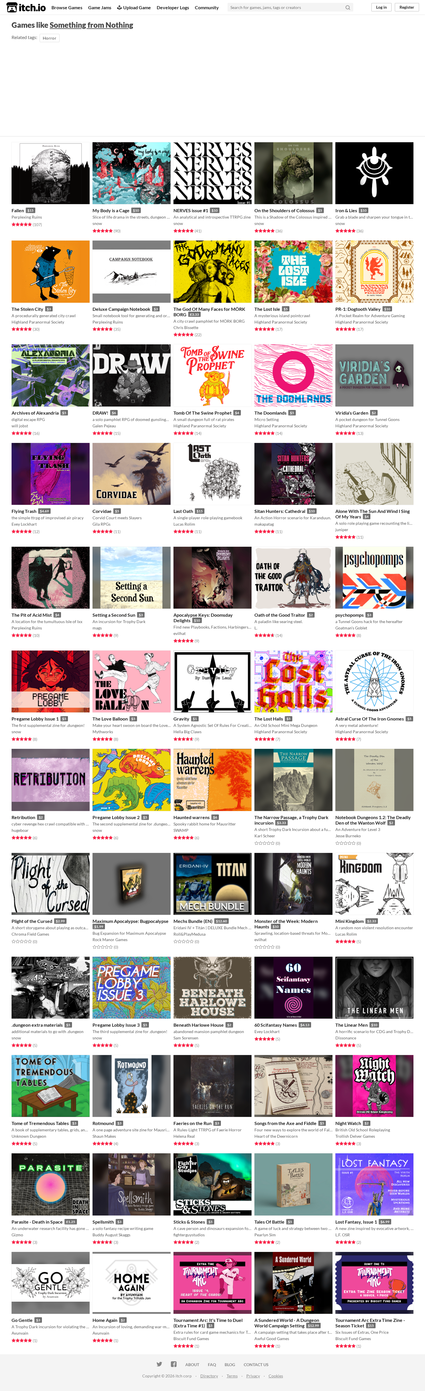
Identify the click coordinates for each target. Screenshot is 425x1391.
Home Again (105, 1320)
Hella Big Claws (187, 731)
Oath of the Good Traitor (279, 615)
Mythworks (103, 731)
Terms (232, 1375)
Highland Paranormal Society (38, 321)
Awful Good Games (271, 1338)
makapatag (264, 524)
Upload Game (137, 7)
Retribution (23, 817)
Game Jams (99, 7)
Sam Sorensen (185, 1037)
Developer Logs (173, 7)
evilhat (179, 633)
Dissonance (345, 1037)
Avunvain (20, 1333)
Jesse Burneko (348, 835)
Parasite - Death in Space (37, 1221)
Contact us (256, 1364)
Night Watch (348, 1123)
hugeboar (20, 830)
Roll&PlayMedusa (189, 934)
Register (407, 7)
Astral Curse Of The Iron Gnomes (369, 718)
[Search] (347, 7)
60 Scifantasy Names (275, 1025)
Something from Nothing (91, 24)
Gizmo (17, 1234)
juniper (341, 529)
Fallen (18, 210)
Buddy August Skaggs (111, 1234)
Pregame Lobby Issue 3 (116, 1025)
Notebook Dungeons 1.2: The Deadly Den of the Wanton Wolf (373, 819)
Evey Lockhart (24, 524)
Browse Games (66, 7)
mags (97, 627)
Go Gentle (22, 1320)
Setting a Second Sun (114, 615)
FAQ (212, 1364)
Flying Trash (24, 511)
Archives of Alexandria (35, 412)
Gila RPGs (101, 524)
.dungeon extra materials (37, 1025)
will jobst (20, 425)
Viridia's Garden (351, 412)
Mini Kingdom (349, 921)
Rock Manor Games (110, 939)
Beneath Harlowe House (198, 1025)
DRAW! (100, 412)
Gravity (181, 718)
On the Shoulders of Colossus (284, 210)
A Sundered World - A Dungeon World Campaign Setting (286, 1322)
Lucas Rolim (184, 524)
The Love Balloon (110, 718)
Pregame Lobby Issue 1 (35, 718)
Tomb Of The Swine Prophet (202, 412)
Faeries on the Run (192, 1123)
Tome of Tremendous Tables (40, 1123)
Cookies (276, 1375)
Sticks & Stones (189, 1221)
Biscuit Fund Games (191, 1338)
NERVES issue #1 (190, 210)
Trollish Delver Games (355, 1136)
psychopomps (349, 615)
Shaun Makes (104, 1136)
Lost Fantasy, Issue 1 (356, 1221)
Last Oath (183, 511)
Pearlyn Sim (265, 1234)
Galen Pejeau (104, 425)
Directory (209, 1375)
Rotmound (103, 1123)
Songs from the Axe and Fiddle (285, 1123)
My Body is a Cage (111, 210)
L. (255, 627)
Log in (381, 7)
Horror (49, 38)
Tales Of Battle (269, 1221)
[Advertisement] (212, 87)
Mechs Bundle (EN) (192, 921)
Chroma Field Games (30, 934)
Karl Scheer (264, 835)
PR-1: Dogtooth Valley (358, 309)
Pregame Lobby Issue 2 (116, 817)
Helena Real (184, 1136)
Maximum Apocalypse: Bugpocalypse (131, 921)
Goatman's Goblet (351, 627)
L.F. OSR (342, 1234)
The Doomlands (270, 412)
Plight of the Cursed (32, 921)
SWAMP (181, 830)
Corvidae (102, 511)
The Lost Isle (267, 309)
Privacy (253, 1375)
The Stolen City (27, 309)
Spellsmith (103, 1221)
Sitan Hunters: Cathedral (279, 511)
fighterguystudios (189, 1234)
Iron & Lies (346, 210)
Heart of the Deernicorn (276, 1136)
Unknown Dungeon (29, 1136)
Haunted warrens (191, 817)
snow (97, 223)
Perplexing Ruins (27, 217)
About (192, 1364)
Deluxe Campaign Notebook (121, 309)
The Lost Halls (268, 718)
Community (207, 7)
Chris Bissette (185, 327)
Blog (230, 1364)
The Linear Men (351, 1025)
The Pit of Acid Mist (32, 615)
